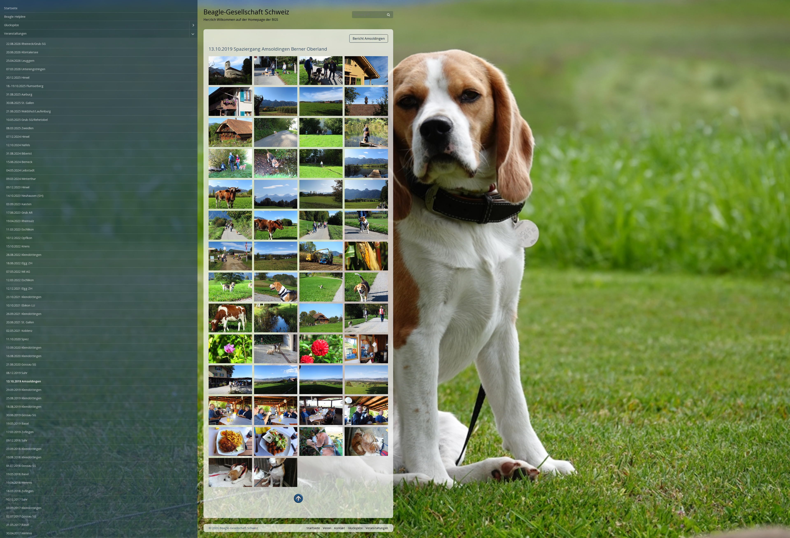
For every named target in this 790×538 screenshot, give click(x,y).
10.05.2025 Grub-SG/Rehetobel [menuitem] (27, 120)
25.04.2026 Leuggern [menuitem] (20, 61)
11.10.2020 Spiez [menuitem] (17, 339)
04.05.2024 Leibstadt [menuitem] (20, 170)
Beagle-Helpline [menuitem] (15, 17)
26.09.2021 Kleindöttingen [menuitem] (23, 314)
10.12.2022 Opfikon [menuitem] (19, 238)
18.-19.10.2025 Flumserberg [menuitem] (24, 86)
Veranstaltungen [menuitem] (15, 33)
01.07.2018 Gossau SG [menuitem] (21, 466)
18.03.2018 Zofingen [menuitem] (20, 491)
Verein (327, 528)
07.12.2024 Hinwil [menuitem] (17, 137)
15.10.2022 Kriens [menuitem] (18, 246)
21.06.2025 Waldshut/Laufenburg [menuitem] (28, 111)
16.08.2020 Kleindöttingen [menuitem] (23, 356)
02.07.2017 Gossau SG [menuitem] (21, 516)
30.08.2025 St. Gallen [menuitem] (20, 103)
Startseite (313, 528)
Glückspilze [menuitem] (11, 25)
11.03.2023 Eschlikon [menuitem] (20, 229)
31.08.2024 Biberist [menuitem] (19, 153)
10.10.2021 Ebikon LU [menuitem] (20, 305)
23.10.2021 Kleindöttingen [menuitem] (23, 297)
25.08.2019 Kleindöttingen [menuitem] (23, 398)
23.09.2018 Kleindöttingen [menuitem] (23, 449)
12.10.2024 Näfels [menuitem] (18, 145)
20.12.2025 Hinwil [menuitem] (17, 77)
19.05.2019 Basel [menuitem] (17, 423)
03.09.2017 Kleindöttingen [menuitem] (23, 508)
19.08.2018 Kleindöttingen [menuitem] (23, 457)
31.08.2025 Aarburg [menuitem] (19, 94)
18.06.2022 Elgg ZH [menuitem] (19, 263)
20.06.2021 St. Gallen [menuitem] (20, 322)
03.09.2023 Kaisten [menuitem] (18, 204)
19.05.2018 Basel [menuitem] (17, 474)
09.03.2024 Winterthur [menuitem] (21, 179)
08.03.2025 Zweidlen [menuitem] (20, 128)
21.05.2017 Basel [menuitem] (17, 525)
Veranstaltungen (377, 528)
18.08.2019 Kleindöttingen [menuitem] (23, 407)
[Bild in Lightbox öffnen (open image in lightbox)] (230, 70)
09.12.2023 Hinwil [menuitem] (17, 187)
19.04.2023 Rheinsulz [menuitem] (20, 221)
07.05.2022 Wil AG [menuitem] (18, 272)
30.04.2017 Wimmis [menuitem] (19, 533)
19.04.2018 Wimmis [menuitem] (19, 482)
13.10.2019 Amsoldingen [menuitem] (23, 381)
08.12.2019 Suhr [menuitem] (16, 373)
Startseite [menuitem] (10, 8)
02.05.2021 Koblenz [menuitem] (19, 331)
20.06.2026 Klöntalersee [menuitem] (22, 52)
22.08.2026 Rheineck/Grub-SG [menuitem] (26, 44)
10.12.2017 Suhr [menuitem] (16, 499)
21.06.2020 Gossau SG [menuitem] (21, 364)
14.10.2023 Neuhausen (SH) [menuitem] (24, 196)
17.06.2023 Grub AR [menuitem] (19, 212)
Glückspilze (355, 528)
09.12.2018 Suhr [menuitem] (16, 440)
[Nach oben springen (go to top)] (298, 498)
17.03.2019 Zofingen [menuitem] (20, 432)
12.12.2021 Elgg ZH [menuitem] (19, 288)
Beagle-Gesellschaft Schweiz (246, 11)
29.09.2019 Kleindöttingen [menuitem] (23, 390)
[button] (368, 38)
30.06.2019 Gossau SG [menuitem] (21, 415)
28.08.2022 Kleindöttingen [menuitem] (23, 255)
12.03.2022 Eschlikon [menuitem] (20, 280)
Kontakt (339, 528)
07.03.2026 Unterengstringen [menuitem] (25, 69)
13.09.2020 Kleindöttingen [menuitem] (23, 347)
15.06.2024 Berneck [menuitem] (19, 162)
